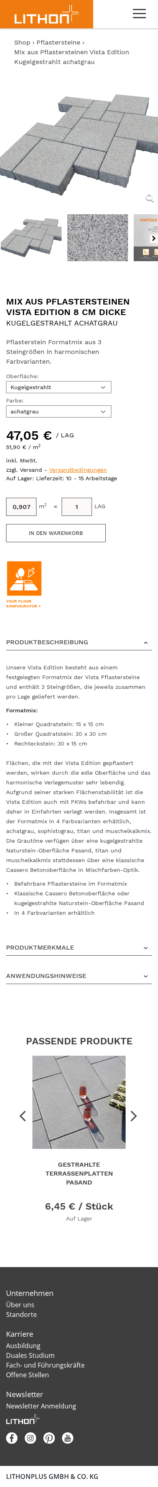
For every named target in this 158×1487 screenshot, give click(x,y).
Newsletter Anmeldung (41, 1406)
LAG (99, 506)
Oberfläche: (22, 376)
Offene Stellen (27, 1374)
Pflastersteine (59, 42)
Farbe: (14, 400)
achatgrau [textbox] (25, 411)
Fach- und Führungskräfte (45, 1365)
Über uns (20, 1304)
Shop (22, 42)
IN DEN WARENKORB (56, 533)
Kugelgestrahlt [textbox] (31, 387)
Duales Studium (30, 1355)
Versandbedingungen (78, 470)
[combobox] (58, 387)
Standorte (21, 1314)
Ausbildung (23, 1345)
